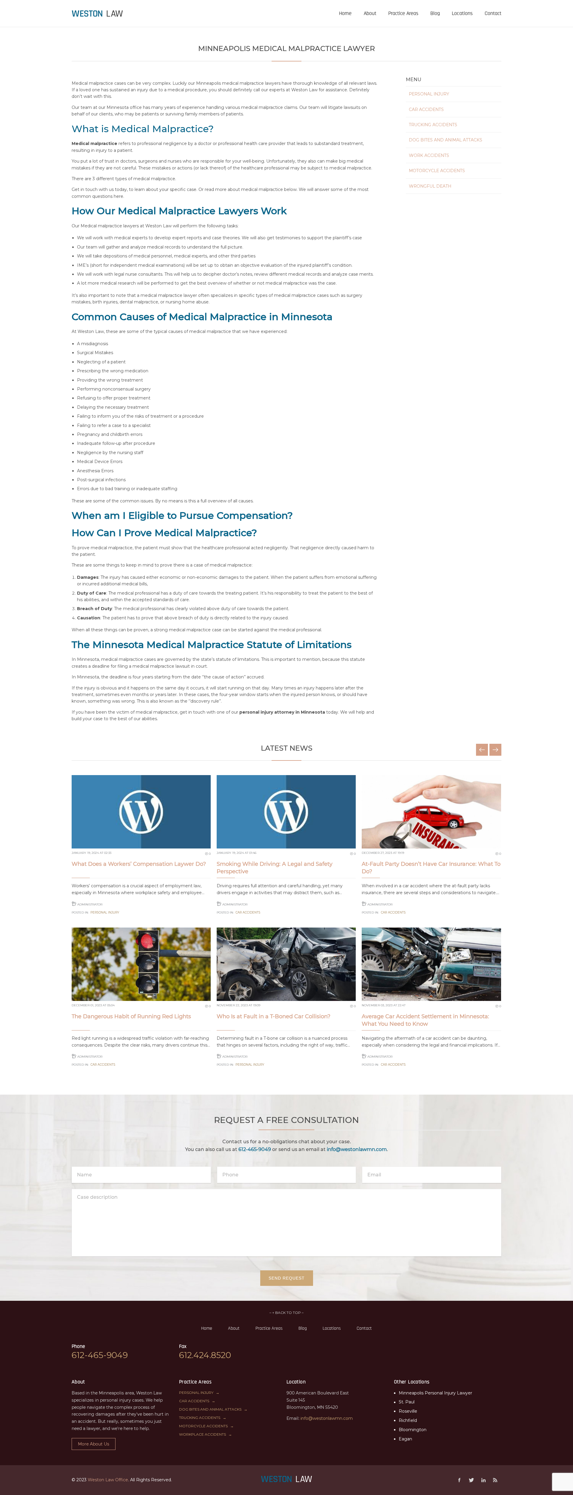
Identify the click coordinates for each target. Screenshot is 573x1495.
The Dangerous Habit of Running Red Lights (131, 1016)
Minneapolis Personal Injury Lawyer (435, 1393)
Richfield (408, 1420)
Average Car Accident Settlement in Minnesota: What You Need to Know (425, 1020)
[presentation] (97, 13)
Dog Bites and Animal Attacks (445, 140)
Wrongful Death (430, 186)
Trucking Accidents (433, 124)
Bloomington (412, 1429)
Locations (332, 1328)
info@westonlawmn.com (357, 1149)
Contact (364, 1328)
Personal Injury (429, 94)
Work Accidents (429, 155)
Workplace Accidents (202, 1434)
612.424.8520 (205, 1355)
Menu (413, 79)
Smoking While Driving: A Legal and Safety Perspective (274, 868)
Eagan (405, 1439)
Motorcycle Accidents (437, 170)
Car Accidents (426, 109)
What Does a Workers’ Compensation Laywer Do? (139, 864)
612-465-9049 (254, 1149)
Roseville (408, 1411)
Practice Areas (269, 1328)
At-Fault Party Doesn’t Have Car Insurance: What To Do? (431, 868)
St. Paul (407, 1402)
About (234, 1328)
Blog (302, 1328)
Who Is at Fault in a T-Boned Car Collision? (273, 1016)
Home (206, 1328)
